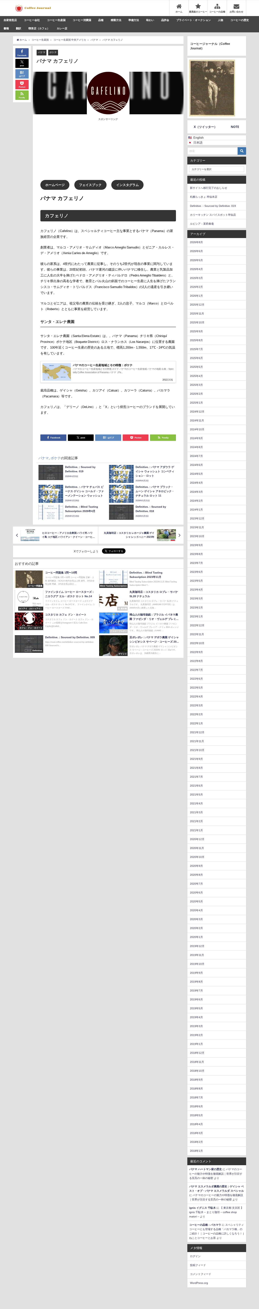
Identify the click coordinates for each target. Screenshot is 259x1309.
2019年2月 (196, 1035)
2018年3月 (196, 1133)
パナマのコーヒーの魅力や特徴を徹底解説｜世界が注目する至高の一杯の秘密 (215, 1173)
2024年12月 (197, 411)
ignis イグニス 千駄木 (202, 1207)
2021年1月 (196, 830)
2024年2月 (196, 500)
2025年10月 (197, 322)
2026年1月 (196, 295)
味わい (150, 20)
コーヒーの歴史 (239, 20)
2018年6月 (196, 1106)
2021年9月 (196, 759)
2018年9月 (196, 1079)
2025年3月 (196, 385)
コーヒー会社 (32, 20)
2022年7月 (196, 670)
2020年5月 (196, 901)
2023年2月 (196, 607)
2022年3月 (196, 705)
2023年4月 (196, 589)
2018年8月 (196, 1088)
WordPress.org (199, 1283)
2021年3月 (196, 812)
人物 (220, 20)
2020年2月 (196, 928)
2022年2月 (196, 714)
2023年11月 (197, 527)
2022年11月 (197, 634)
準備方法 (133, 20)
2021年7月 (196, 776)
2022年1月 (196, 723)
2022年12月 (197, 625)
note (235, 127)
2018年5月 (196, 1115)
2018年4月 (196, 1124)
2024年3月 (196, 491)
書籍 (6, 28)
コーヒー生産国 (56, 20)
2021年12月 (197, 732)
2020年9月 (196, 866)
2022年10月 (197, 643)
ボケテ (53, 52)
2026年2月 (196, 287)
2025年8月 (196, 340)
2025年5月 (196, 367)
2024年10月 (197, 429)
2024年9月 (196, 438)
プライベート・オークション (193, 20)
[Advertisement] (74, 149)
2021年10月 (197, 750)
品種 (101, 20)
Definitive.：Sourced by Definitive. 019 (213, 206)
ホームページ (55, 185)
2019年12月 (197, 946)
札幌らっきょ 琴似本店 (203, 196)
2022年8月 (196, 661)
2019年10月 (197, 964)
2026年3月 (196, 278)
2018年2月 (196, 1142)
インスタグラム (127, 185)
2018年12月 (197, 1052)
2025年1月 (196, 402)
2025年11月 (197, 313)
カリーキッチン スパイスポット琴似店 (213, 214)
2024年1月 (196, 509)
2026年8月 (196, 242)
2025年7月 (196, 349)
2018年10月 (197, 1070)
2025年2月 (196, 393)
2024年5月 (196, 473)
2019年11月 (197, 955)
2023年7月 (196, 563)
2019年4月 (196, 1017)
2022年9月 (196, 652)
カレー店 (62, 28)
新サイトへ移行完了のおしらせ (208, 188)
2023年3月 (196, 598)
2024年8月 (196, 447)
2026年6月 (196, 251)
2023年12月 (197, 518)
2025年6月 (196, 358)
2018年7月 (196, 1097)
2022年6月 (196, 678)
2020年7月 (196, 883)
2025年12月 (197, 304)
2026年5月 (196, 260)
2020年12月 (197, 839)
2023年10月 (197, 536)
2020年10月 (197, 857)
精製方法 (116, 20)
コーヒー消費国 (82, 20)
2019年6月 (196, 999)
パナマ (41, 52)
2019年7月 (196, 990)
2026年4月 (196, 269)
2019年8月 (196, 981)
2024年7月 (196, 456)
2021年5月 (196, 794)
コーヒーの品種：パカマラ (205, 1224)
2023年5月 (196, 580)
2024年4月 (196, 482)
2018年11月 (197, 1062)
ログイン (195, 1256)
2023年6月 (196, 571)
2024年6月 (196, 465)
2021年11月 (197, 741)
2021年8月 (196, 768)
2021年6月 (196, 785)
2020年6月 (196, 892)
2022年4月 (196, 696)
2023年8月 (196, 554)
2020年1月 (196, 937)
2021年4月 (196, 803)
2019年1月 (196, 1044)
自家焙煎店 (10, 20)
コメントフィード (200, 1274)
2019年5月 (196, 1008)
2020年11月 (197, 848)
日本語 (197, 142)
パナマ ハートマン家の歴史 (205, 1169)
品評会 (165, 20)
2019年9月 (196, 972)
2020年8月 (196, 874)
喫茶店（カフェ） (39, 28)
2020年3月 (196, 919)
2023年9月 (196, 545)
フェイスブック (90, 185)
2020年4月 (196, 910)
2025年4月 (196, 376)
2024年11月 (197, 420)
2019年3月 (196, 1026)
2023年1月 (196, 616)
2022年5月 (196, 687)
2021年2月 (196, 821)
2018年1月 (196, 1150)
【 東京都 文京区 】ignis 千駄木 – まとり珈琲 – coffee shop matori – (216, 1212)
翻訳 (18, 28)
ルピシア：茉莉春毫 (202, 223)
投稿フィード (198, 1265)
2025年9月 (196, 331)
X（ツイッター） (205, 127)
